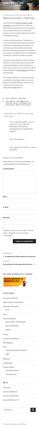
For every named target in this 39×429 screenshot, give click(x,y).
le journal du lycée (22, 70)
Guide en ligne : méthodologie (15, 322)
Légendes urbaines (12, 370)
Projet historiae (19, 98)
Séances (8, 330)
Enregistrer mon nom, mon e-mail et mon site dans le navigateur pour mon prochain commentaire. (18, 233)
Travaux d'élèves (8, 367)
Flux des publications (10, 392)
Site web (6, 217)
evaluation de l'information (18, 103)
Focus (7, 310)
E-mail (6, 207)
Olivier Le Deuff (21, 23)
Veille (7, 354)
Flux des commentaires (11, 396)
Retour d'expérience (12, 326)
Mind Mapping (8, 343)
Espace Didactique (9, 319)
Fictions (5, 334)
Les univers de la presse (11, 339)
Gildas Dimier (26, 15)
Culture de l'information (17, 101)
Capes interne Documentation (13, 302)
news (5, 347)
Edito (8, 98)
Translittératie (7, 363)
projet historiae (23, 105)
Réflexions (6, 359)
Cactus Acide (13, 3)
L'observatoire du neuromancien (16, 350)
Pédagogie (10, 105)
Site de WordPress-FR (11, 400)
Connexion (6, 388)
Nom (5, 197)
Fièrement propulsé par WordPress (14, 424)
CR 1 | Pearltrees (18, 139)
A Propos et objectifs (10, 298)
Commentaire (9, 169)
